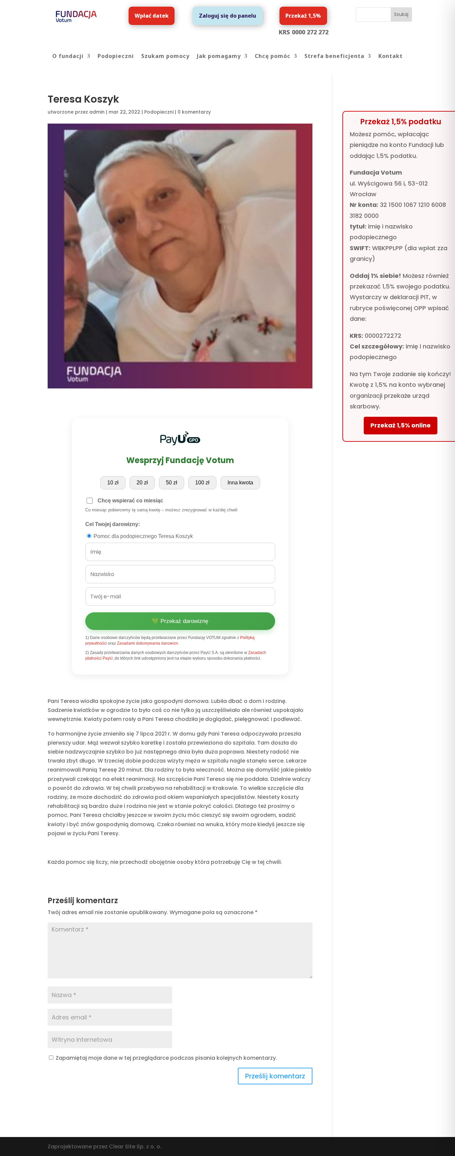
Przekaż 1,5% (303, 15)
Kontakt (390, 57)
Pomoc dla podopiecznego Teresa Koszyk (142, 536)
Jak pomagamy (219, 57)
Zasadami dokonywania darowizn (147, 643)
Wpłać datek (152, 15)
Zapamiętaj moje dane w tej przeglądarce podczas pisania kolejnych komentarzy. (166, 1058)
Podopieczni (116, 57)
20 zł (142, 482)
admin (97, 112)
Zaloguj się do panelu (227, 15)
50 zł (171, 482)
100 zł (202, 482)
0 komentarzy (194, 112)
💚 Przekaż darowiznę (180, 621)
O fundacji (68, 57)
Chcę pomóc (272, 57)
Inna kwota (240, 482)
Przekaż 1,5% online (400, 425)
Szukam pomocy (165, 57)
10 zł (113, 482)
